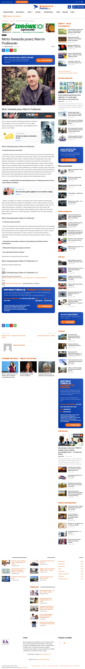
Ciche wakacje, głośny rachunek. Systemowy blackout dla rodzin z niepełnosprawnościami (75, 130)
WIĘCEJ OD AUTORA (28, 359)
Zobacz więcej (23, 667)
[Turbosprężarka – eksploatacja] (62, 195)
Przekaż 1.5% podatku (14, 16)
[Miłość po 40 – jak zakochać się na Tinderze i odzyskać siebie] (62, 525)
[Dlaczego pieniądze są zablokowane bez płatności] (62, 346)
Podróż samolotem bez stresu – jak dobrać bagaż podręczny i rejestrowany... (75, 361)
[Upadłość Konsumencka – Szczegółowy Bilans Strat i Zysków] (34, 600)
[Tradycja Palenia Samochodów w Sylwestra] (62, 286)
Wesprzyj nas (46, 306)
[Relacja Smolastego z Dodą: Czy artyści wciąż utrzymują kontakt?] (62, 270)
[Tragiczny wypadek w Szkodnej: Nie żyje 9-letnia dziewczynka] (62, 138)
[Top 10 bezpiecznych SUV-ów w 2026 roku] (34, 563)
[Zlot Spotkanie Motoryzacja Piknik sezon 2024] (34, 579)
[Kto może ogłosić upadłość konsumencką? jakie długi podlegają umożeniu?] (34, 616)
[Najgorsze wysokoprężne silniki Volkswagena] (62, 171)
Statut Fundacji (76, 666)
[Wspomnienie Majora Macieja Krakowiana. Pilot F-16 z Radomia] (62, 294)
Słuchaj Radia (23, 2)
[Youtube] (82, 2)
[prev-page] (3, 381)
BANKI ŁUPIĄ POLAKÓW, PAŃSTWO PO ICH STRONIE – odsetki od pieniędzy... (75, 39)
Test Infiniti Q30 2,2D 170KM (74, 185)
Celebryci (12, 21)
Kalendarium (63, 431)
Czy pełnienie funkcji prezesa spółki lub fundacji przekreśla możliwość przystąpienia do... (47, 608)
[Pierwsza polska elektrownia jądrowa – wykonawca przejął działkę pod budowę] (62, 55)
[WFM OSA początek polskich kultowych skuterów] (62, 179)
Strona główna (8, 12)
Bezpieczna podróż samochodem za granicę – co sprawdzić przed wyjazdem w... (75, 353)
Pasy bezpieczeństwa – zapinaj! (46, 335)
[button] (76, 1)
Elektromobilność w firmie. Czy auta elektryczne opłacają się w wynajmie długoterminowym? (75, 232)
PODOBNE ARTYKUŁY (10, 359)
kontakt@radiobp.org (43, 659)
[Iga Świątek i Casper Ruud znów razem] (6, 579)
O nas (72, 12)
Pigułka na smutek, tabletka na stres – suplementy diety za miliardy (18, 562)
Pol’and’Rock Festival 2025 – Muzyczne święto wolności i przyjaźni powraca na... (74, 469)
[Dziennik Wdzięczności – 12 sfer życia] (62, 533)
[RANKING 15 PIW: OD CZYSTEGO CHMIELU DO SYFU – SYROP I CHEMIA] (34, 571)
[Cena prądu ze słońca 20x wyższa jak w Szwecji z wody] (62, 63)
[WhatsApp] (15, 50)
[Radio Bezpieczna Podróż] (43, 7)
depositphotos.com (45, 654)
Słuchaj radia (46, 60)
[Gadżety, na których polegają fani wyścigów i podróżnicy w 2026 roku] (62, 370)
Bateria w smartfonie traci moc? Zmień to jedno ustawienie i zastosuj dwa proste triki (10, 375)
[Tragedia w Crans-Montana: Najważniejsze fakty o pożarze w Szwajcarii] (62, 278)
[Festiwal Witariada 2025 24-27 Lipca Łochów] (62, 477)
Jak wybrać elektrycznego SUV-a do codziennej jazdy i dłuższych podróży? (75, 224)
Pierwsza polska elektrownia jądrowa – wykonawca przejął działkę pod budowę (75, 55)
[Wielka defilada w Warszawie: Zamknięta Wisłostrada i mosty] (62, 262)
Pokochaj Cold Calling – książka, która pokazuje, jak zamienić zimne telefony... (75, 508)
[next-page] (5, 381)
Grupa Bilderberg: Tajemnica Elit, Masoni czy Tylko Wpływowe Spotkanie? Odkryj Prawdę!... (75, 31)
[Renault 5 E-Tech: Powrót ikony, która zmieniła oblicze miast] (62, 241)
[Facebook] (79, 2)
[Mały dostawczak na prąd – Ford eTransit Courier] (62, 249)
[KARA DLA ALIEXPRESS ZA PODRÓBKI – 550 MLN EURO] (62, 47)
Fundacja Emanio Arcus (53, 666)
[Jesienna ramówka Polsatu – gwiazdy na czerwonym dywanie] (46, 367)
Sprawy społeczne (65, 78)
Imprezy (61, 257)
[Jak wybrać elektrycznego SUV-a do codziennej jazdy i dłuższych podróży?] (62, 225)
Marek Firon (61, 101)
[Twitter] (7, 50)
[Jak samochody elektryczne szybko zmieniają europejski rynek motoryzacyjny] (62, 217)
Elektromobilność (65, 211)
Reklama (65, 12)
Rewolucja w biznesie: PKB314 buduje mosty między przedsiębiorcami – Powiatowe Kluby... (70, 451)
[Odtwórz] (2, 267)
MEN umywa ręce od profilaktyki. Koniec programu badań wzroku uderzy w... (75, 122)
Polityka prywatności (36, 666)
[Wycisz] (2, 287)
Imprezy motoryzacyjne (64, 71)
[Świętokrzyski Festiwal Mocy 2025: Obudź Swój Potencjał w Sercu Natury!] (62, 485)
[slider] (24, 277)
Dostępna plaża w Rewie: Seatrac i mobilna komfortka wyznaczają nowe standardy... (75, 114)
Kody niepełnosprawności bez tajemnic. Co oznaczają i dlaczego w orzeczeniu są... (69, 97)
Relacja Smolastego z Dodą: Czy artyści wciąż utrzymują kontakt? (75, 270)
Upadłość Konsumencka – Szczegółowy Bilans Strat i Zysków (46, 600)
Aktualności (20, 12)
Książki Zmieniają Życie (67, 503)
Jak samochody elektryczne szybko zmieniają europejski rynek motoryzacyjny (74, 216)
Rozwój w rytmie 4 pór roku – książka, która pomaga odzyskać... (74, 541)
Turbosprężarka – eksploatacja (75, 193)
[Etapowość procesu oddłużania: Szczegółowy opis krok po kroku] (34, 624)
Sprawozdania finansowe (65, 666)
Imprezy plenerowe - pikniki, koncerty (68, 73)
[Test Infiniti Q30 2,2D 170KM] (62, 187)
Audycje (37, 12)
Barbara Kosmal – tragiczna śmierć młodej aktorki (13, 336)
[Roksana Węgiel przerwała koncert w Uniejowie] (28, 367)
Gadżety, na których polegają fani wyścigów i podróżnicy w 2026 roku (75, 369)
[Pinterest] (11, 50)
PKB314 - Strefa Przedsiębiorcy (64, 25)
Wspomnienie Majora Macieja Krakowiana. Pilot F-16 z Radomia (75, 294)
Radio (29, 12)
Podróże (61, 331)
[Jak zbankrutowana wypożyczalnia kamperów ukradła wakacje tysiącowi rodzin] (62, 337)
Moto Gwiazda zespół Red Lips (11, 283)
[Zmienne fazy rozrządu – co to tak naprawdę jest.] (62, 203)
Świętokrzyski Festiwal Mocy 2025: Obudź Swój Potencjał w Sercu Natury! (75, 485)
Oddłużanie (69, 322)
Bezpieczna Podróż (8, 46)
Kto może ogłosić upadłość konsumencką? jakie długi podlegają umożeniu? (46, 616)
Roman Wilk (61, 456)
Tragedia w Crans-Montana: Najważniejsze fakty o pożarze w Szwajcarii (75, 278)
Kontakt (44, 666)
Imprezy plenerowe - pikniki (64, 445)
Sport (58, 12)
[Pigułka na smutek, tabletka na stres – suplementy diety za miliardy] (6, 563)
